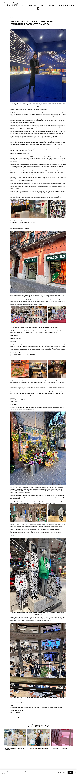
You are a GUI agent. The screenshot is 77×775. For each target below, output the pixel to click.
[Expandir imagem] (19, 513)
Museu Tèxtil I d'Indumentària (24, 707)
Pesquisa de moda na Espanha (56, 707)
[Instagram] (63, 5)
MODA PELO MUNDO (15, 712)
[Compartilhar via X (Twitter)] (15, 717)
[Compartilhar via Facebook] (11, 717)
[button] (69, 5)
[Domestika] (57, 5)
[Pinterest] (73, 5)
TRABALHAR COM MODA (16, 710)
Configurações (61, 772)
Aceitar (70, 772)
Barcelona (34, 707)
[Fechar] (75, 772)
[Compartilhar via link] (22, 717)
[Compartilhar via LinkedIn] (18, 717)
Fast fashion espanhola (44, 707)
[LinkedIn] (67, 5)
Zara (38, 707)
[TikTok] (59, 5)
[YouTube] (61, 5)
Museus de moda (13, 707)
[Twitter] (71, 5)
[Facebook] (65, 5)
